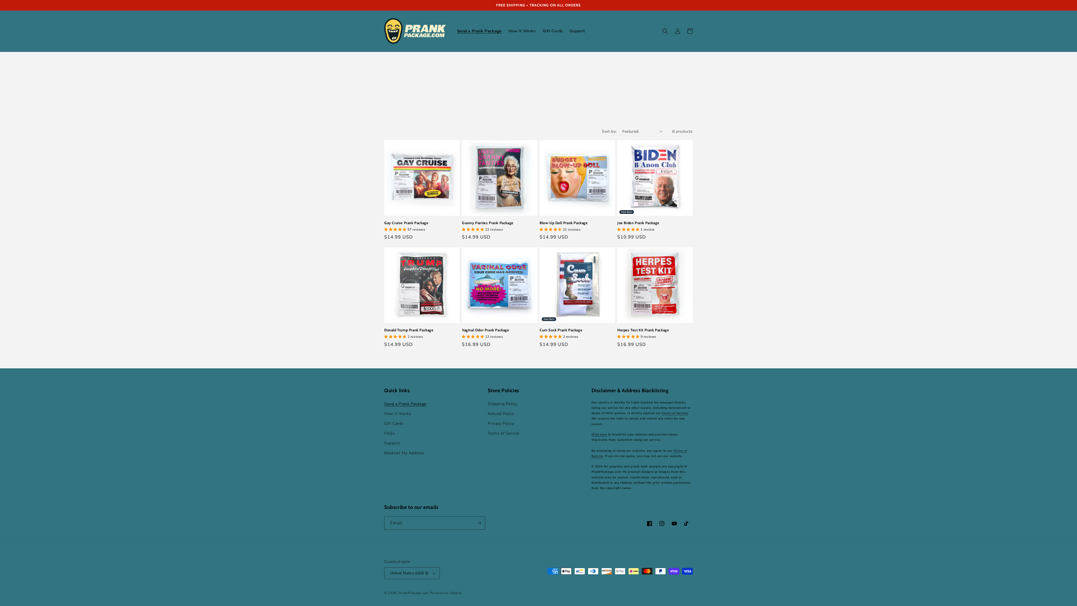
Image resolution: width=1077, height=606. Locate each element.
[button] (665, 31)
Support (392, 443)
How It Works (397, 413)
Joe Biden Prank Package (638, 223)
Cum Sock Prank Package (561, 330)
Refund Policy (501, 413)
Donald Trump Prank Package (409, 330)
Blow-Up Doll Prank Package (564, 223)
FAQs (389, 433)
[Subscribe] (479, 523)
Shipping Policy (502, 404)
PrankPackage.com (414, 593)
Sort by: (609, 131)
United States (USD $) (409, 573)
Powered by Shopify (446, 593)
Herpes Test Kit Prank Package (643, 330)
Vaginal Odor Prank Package (485, 330)
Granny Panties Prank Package (488, 223)
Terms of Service (503, 433)
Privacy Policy (501, 423)
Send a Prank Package (405, 404)
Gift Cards (394, 423)
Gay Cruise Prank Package (406, 223)
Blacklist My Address (404, 453)
